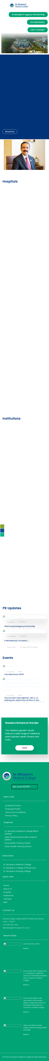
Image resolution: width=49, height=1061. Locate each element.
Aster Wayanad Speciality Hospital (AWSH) (21, 838)
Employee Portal (12, 809)
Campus (7, 899)
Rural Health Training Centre (17, 843)
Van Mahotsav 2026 (14, 674)
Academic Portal (13, 805)
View (24, 748)
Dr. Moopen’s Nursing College (17, 871)
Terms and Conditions (15, 812)
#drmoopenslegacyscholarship (19, 626)
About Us (7, 889)
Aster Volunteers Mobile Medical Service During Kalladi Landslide (35, 1027)
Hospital (7, 892)
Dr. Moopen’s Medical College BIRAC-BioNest (22, 832)
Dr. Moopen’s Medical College (17, 864)
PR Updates (22, 622)
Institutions (8, 895)
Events (20, 671)
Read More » (26, 948)
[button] (5, 5)
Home (6, 885)
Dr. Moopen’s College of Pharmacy (19, 868)
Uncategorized (24, 647)
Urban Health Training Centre (18, 846)
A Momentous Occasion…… (17, 640)
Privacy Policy (11, 815)
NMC (5, 902)
